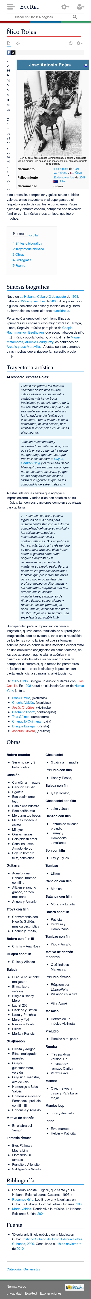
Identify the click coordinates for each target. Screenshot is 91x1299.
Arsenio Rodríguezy (39, 341)
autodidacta (61, 310)
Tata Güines (20, 716)
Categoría (14, 1269)
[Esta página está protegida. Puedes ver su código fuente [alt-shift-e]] (63, 43)
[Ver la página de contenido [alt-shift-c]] (9, 43)
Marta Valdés (21, 1208)
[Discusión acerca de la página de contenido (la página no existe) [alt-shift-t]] (18, 43)
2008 (82, 177)
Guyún (58, 459)
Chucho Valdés (23, 702)
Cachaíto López (23, 711)
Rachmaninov (17, 332)
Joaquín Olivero (23, 730)
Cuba (78, 172)
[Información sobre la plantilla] (86, 64)
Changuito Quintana (26, 721)
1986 (79, 1204)
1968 (25, 680)
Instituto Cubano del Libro (41, 1239)
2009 (30, 1243)
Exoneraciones (51, 1293)
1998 (27, 685)
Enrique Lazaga (23, 726)
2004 (40, 1213)
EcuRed (30, 6)
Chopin (67, 327)
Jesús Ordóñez (23, 707)
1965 (15, 680)
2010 (20, 1248)
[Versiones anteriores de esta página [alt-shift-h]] (70, 43)
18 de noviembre (69, 1243)
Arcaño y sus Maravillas (24, 346)
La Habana (60, 172)
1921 (76, 168)
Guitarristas (31, 1269)
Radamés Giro (22, 1199)
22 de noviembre (63, 177)
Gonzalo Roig (30, 463)
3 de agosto (60, 168)
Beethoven (36, 332)
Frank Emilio (21, 697)
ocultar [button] (34, 235)
